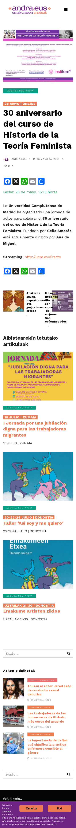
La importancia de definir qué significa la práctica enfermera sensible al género (47, 746)
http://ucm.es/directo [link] (43, 257)
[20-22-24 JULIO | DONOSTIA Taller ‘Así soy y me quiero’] (38, 476)
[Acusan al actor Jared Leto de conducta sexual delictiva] (13, 688)
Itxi (59, 808)
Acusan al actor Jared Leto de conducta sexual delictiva (49, 690)
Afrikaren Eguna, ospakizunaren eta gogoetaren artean (28, 304)
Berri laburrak (42, 680)
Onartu (31, 808)
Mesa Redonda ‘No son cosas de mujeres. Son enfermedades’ (47, 310)
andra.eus (19, 159)
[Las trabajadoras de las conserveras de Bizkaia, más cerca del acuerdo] (13, 716)
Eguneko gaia (41, 707)
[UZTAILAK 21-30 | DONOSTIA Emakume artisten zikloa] (38, 564)
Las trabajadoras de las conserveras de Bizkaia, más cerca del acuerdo (46, 717)
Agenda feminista (20, 91)
